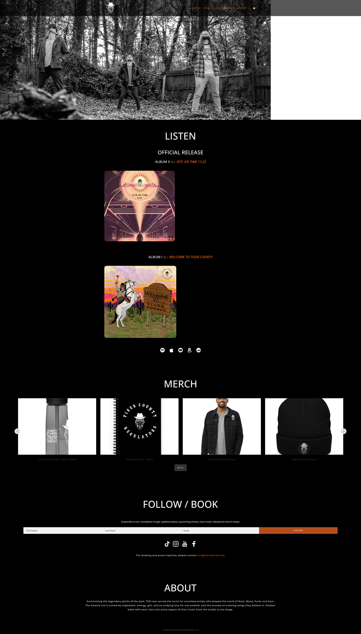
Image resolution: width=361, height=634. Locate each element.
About (243, 8)
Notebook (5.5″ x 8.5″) (139, 459)
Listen (197, 8)
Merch (208, 8)
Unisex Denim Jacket (221, 459)
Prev (17, 431)
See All (180, 468)
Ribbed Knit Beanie (304, 459)
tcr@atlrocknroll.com (211, 555)
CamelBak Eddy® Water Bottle (57, 459)
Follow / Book (225, 8)
